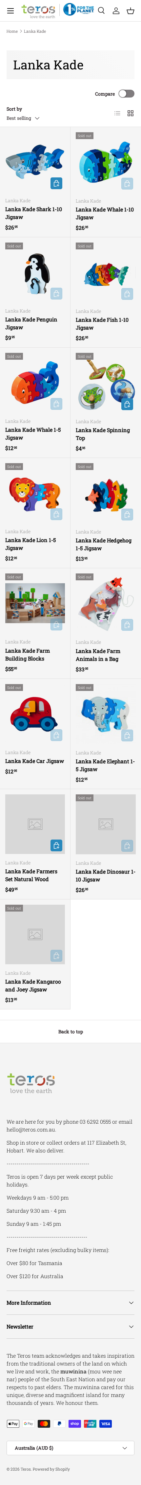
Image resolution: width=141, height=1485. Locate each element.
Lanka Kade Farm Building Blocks (27, 654)
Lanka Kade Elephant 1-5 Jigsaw (105, 765)
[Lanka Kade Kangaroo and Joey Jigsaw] (35, 934)
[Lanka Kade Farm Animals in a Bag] (106, 603)
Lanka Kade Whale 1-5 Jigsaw (33, 433)
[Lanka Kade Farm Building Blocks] (35, 603)
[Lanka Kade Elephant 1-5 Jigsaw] (106, 714)
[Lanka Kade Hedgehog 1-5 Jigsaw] (106, 493)
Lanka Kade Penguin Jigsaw (31, 323)
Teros (26, 1469)
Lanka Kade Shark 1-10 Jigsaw (33, 213)
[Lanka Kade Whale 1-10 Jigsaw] (106, 162)
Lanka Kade (35, 31)
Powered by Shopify (51, 1469)
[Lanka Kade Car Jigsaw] (35, 714)
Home (12, 31)
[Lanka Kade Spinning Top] (106, 383)
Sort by (14, 109)
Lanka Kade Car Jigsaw (34, 760)
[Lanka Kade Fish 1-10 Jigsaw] (106, 272)
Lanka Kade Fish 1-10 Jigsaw (102, 323)
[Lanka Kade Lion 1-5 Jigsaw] (35, 493)
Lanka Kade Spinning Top (103, 433)
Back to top (70, 1031)
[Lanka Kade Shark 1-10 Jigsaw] (35, 162)
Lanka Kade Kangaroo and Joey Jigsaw (33, 985)
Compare (105, 94)
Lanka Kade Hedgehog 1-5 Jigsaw (103, 544)
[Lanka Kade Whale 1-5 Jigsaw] (35, 382)
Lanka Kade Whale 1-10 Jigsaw (105, 213)
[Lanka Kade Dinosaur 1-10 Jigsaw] (106, 824)
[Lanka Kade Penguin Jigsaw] (35, 272)
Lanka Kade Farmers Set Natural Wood (31, 875)
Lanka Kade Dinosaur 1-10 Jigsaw (105, 875)
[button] (130, 11)
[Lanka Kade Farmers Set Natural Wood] (35, 824)
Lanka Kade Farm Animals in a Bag (98, 654)
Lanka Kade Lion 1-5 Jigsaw (30, 543)
